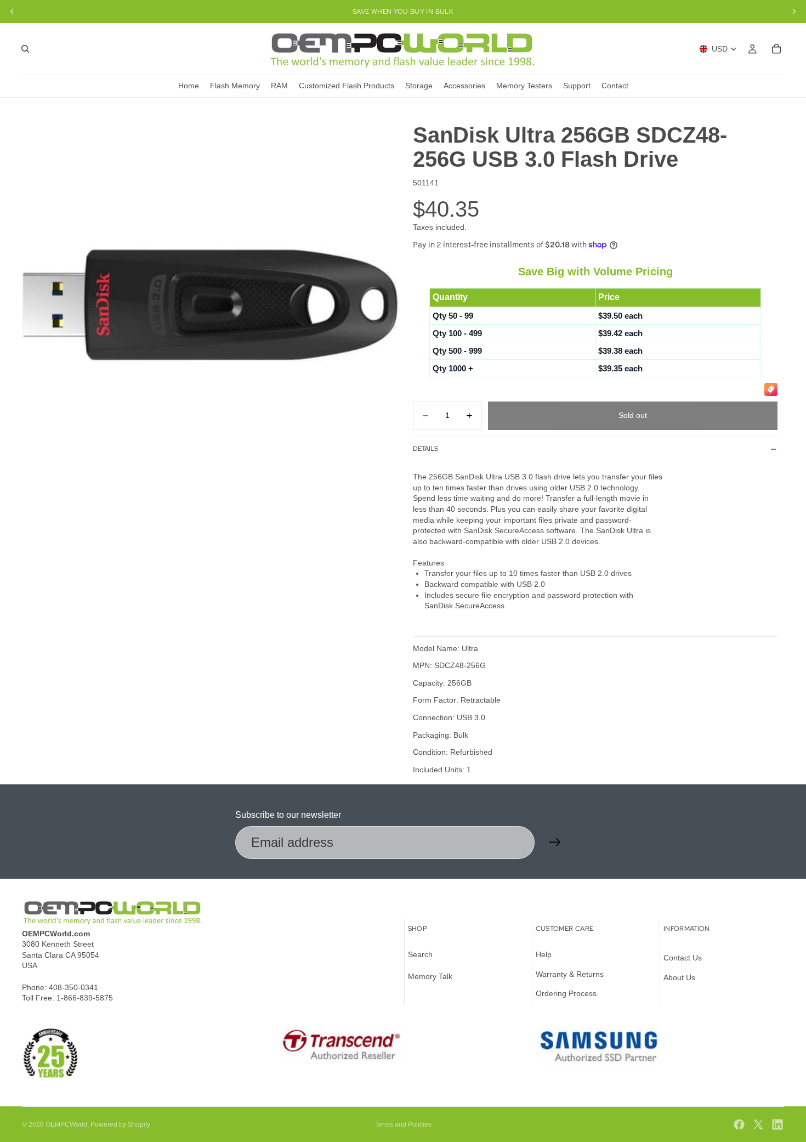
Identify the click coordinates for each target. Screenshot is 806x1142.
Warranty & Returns (570, 974)
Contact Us (682, 957)
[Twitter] (758, 1124)
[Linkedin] (777, 1124)
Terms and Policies (403, 1124)
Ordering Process (566, 993)
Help (544, 954)
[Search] (25, 49)
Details (425, 448)
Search (420, 954)
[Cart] (776, 49)
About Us (679, 977)
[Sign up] (555, 842)
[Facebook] (739, 1124)
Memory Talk (430, 976)
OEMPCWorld (66, 1124)
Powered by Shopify (120, 1124)
